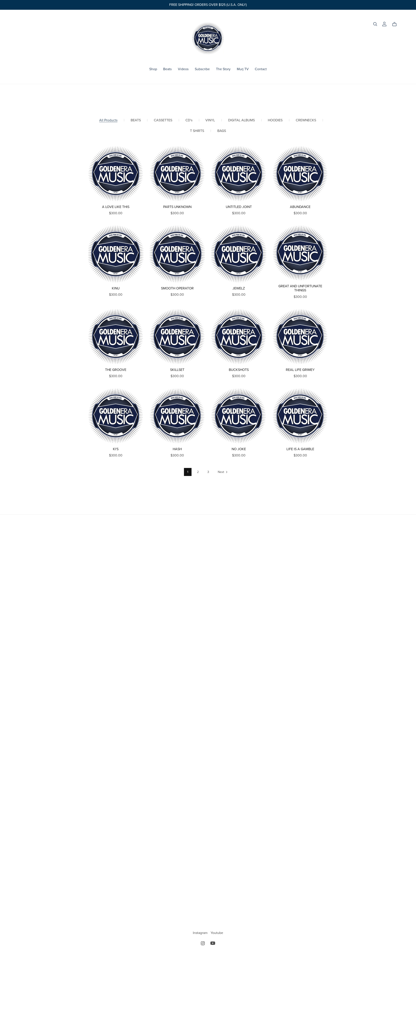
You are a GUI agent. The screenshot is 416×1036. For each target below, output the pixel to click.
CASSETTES (163, 120)
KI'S (116, 449)
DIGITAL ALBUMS (241, 120)
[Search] (375, 24)
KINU (116, 288)
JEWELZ (238, 288)
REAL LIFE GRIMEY (300, 370)
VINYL (210, 120)
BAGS (221, 131)
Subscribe (202, 69)
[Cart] (396, 24)
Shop (153, 69)
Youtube (217, 933)
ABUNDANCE (300, 207)
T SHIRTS (197, 131)
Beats (167, 69)
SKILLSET (177, 370)
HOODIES (275, 120)
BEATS (136, 120)
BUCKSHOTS (239, 370)
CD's (188, 120)
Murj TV (243, 69)
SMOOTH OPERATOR (177, 288)
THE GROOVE (115, 370)
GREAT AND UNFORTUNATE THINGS (300, 288)
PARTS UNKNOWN (177, 207)
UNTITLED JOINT (239, 207)
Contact (261, 69)
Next (221, 472)
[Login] (384, 24)
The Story (223, 69)
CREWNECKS (306, 120)
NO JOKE (239, 449)
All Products (108, 120)
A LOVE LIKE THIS (115, 207)
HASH (177, 449)
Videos (183, 69)
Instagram (200, 933)
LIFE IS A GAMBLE (300, 449)
